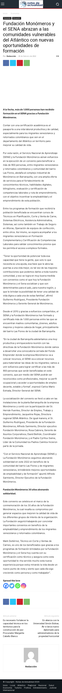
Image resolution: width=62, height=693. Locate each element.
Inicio (5, 13)
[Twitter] (13, 63)
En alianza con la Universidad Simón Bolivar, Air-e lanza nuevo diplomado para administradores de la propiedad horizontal (46, 628)
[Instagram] (23, 585)
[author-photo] (31, 662)
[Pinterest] (20, 63)
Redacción (11, 56)
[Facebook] (6, 63)
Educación (16, 18)
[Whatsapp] (17, 585)
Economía (15, 13)
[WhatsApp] (27, 63)
